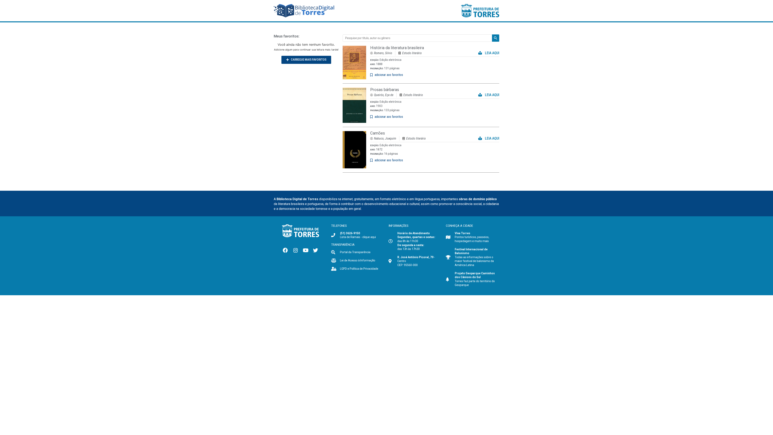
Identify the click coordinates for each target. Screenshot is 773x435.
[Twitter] (316, 250)
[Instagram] (295, 250)
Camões (377, 133)
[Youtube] (306, 250)
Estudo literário (412, 53)
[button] (306, 60)
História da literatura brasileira (397, 47)
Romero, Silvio (383, 53)
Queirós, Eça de (383, 95)
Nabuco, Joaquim (385, 138)
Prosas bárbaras (384, 89)
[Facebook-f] (285, 250)
